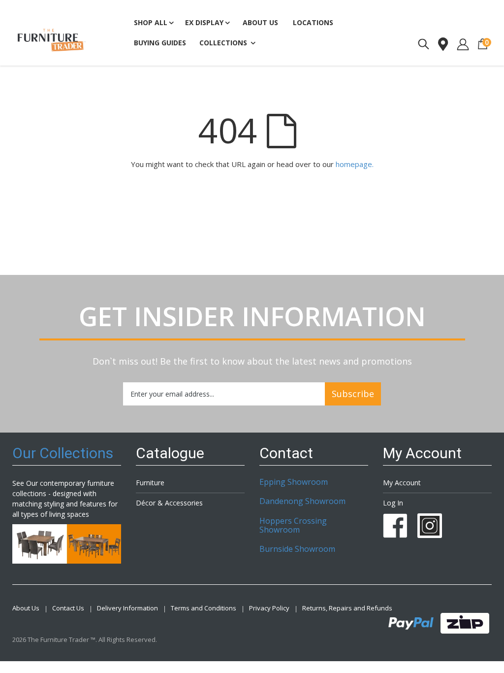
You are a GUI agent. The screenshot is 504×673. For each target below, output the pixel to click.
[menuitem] (160, 43)
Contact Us (68, 608)
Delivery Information (127, 608)
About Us (25, 608)
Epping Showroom (293, 481)
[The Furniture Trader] (51, 40)
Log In (393, 502)
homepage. (355, 164)
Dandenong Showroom (302, 501)
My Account (402, 482)
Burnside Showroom (297, 548)
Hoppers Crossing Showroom (293, 525)
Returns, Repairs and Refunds (347, 608)
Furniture (150, 482)
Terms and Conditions (203, 608)
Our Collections (62, 453)
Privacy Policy (269, 608)
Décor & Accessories (169, 502)
